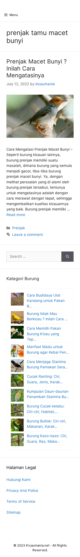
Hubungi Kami (18, 480)
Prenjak (18, 228)
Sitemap (13, 512)
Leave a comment (27, 234)
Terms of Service (20, 501)
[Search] (67, 256)
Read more (15, 215)
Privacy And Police (22, 490)
